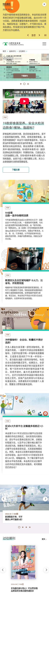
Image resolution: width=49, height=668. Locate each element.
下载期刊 (24, 76)
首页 (4, 51)
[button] (28, 35)
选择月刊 (12, 51)
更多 (43, 539)
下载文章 (16, 169)
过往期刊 (22, 51)
